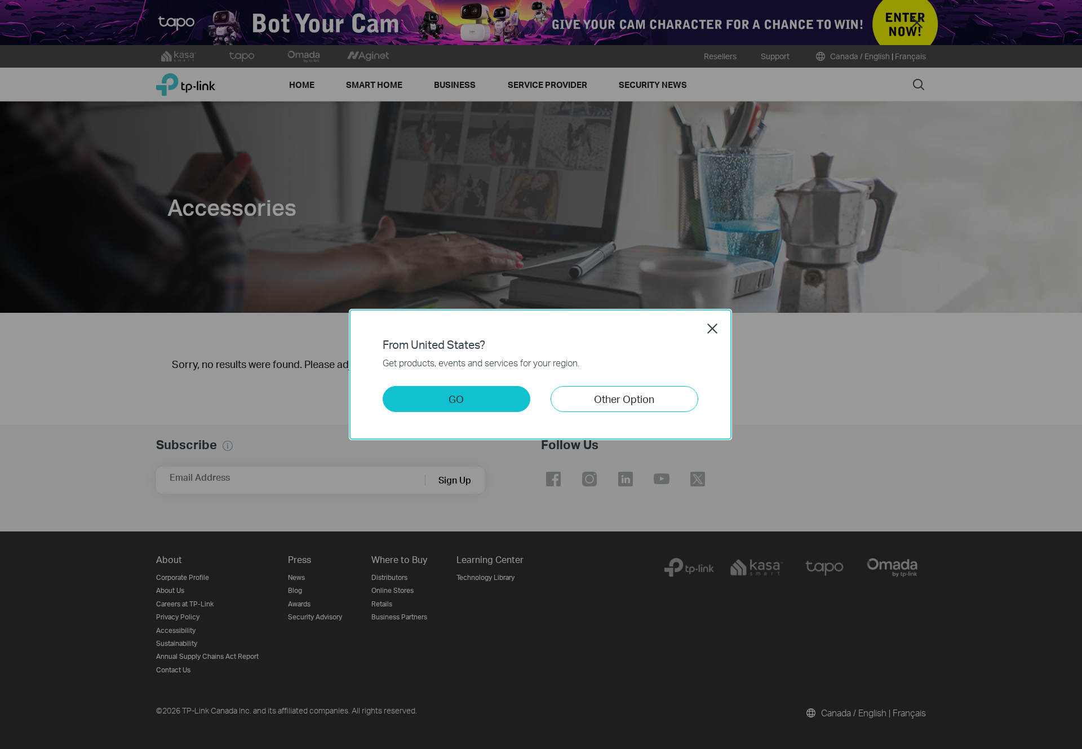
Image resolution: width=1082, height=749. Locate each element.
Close (712, 328)
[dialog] (541, 374)
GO (456, 398)
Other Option (624, 398)
